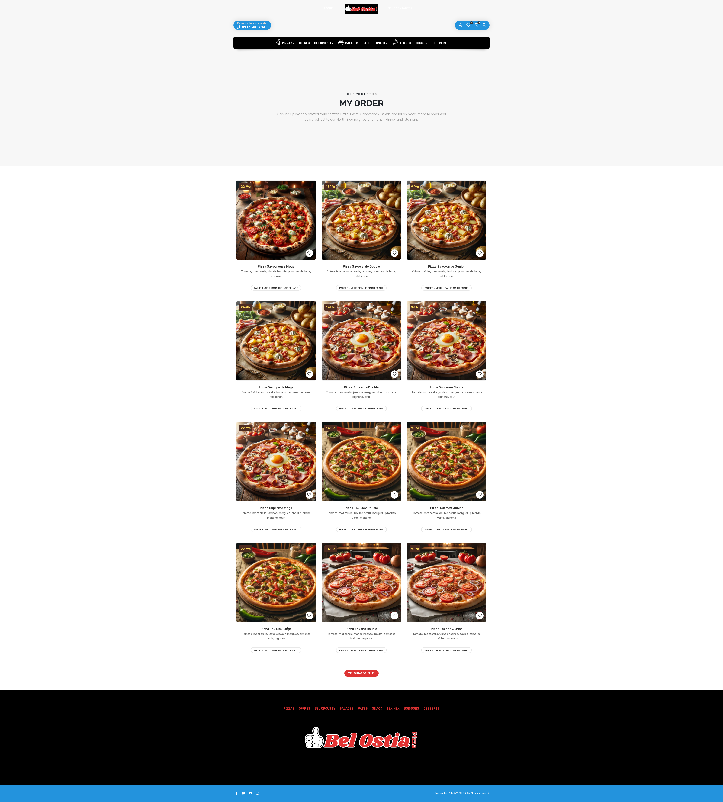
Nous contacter (400, 8)
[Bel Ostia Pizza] (361, 9)
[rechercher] (484, 25)
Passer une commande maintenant (276, 288)
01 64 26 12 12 (253, 27)
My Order (360, 94)
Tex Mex (405, 43)
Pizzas (286, 43)
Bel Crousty (323, 43)
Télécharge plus (361, 673)
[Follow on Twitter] (243, 793)
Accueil (329, 8)
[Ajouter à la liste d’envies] (309, 253)
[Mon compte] (460, 25)
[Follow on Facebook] (236, 793)
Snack (380, 43)
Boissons (422, 43)
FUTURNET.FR (455, 793)
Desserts (441, 43)
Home (349, 94)
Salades (351, 43)
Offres (304, 43)
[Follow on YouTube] (250, 793)
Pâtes (367, 43)
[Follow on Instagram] (257, 793)
